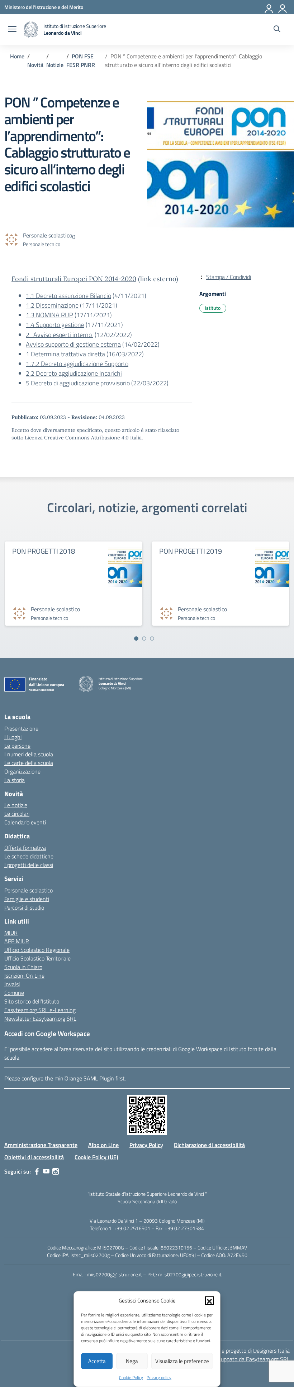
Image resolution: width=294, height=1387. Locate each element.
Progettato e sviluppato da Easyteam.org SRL (235, 1359)
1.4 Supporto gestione (55, 324)
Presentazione (21, 728)
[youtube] (46, 1171)
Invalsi (12, 984)
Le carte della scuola (28, 762)
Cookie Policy (131, 1377)
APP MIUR (16, 941)
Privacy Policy (146, 1145)
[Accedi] (269, 7)
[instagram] (55, 1171)
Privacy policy (159, 1377)
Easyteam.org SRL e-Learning (40, 1010)
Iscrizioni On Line (24, 975)
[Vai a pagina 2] (144, 638)
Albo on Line (103, 1145)
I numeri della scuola (28, 754)
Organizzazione (22, 771)
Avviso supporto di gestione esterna (73, 344)
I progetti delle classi (28, 865)
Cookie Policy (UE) (96, 1157)
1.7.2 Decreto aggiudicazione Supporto (77, 364)
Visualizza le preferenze (182, 1361)
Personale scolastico (28, 890)
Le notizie (15, 805)
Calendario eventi (25, 822)
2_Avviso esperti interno (59, 334)
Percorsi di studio (24, 907)
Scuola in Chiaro (23, 967)
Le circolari (16, 813)
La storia (14, 780)
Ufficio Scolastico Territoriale (37, 958)
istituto (212, 308)
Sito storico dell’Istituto (31, 1001)
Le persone (17, 745)
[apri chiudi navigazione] (12, 29)
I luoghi (13, 737)
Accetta (97, 1361)
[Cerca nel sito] (277, 29)
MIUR (11, 932)
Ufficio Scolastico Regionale (37, 949)
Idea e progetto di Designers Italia (250, 1350)
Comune (14, 992)
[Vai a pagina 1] (136, 638)
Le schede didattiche (28, 856)
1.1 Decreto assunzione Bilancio (68, 295)
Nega (132, 1361)
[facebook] (37, 1171)
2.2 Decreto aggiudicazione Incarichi (74, 373)
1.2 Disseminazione (52, 305)
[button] (209, 1300)
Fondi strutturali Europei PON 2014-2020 (73, 279)
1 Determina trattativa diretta (65, 354)
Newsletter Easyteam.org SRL (40, 1018)
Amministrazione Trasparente (40, 1145)
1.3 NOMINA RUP (49, 315)
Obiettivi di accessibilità (34, 1157)
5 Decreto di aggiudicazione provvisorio (78, 383)
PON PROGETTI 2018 (43, 551)
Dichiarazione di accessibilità (209, 1145)
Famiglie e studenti (26, 899)
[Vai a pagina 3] (152, 638)
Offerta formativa (25, 847)
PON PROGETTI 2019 (190, 551)
